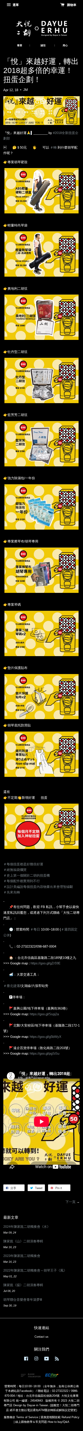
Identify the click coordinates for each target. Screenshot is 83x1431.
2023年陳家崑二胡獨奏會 (21, 1256)
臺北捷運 (11, 986)
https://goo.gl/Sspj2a (44, 1014)
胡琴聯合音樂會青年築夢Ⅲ (22, 1299)
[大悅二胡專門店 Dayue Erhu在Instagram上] (36, 1359)
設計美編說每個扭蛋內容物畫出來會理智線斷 (38, 887)
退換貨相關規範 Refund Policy (60, 1417)
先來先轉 (11, 892)
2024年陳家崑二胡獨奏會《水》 (26, 1226)
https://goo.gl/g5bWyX (45, 1036)
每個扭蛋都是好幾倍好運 (23, 864)
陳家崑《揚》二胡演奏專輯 (23, 1285)
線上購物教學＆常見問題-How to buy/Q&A (42, 1421)
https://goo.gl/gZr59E (45, 963)
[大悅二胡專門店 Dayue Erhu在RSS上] (56, 1359)
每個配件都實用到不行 (21, 881)
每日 (35, 929)
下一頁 (70, 1202)
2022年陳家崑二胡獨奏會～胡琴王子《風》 (35, 1270)
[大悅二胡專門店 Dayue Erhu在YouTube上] (46, 1359)
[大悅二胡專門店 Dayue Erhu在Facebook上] (26, 1359)
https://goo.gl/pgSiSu (44, 1053)
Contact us (41, 1336)
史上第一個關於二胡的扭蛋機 (26, 875)
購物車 (71, 5)
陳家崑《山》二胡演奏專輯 (23, 1241)
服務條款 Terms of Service (21, 1417)
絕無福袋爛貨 (15, 870)
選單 (15, 5)
